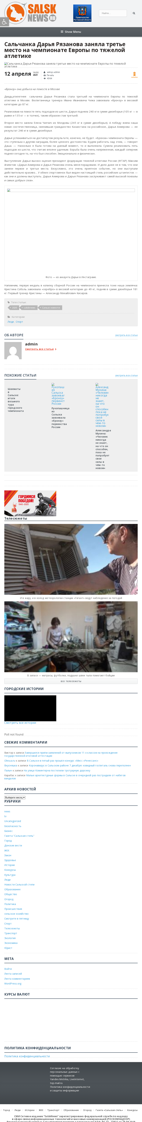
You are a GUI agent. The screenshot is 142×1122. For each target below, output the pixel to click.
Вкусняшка (10, 765)
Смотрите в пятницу (16, 918)
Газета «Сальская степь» (109, 1110)
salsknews (29, 307)
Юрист (8, 948)
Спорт (19, 321)
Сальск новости (51, 307)
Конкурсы (10, 869)
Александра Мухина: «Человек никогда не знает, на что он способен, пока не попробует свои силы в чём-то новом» (103, 449)
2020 (14, 307)
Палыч (8, 770)
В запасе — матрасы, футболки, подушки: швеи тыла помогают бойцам (71, 675)
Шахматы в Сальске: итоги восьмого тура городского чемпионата (16, 399)
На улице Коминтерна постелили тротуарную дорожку (57, 770)
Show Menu (73, 32)
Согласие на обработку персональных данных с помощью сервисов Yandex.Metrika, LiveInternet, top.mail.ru (67, 1076)
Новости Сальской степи (19, 884)
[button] (4, 21)
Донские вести (13, 845)
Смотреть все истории (20, 723)
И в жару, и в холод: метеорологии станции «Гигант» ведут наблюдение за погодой (71, 598)
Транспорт (10, 933)
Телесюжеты (12, 928)
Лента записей (13, 973)
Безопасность (12, 826)
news (7, 811)
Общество (10, 894)
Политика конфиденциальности (27, 1056)
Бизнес (8, 831)
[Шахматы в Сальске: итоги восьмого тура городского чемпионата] (14, 384)
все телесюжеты (71, 681)
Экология (10, 938)
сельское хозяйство (16, 913)
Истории (9, 865)
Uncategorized (12, 821)
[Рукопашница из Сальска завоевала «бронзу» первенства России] (58, 384)
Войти (8, 968)
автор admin (53, 72)
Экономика (11, 943)
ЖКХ (6, 850)
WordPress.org (12, 983)
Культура (10, 874)
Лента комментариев (17, 978)
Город (8, 840)
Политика (10, 904)
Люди (11, 321)
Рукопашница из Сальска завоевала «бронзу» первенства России (60, 418)
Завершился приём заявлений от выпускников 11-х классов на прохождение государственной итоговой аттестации (61, 754)
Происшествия (13, 908)
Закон (7, 855)
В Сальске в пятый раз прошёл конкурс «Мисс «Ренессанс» (62, 760)
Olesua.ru (9, 760)
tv (5, 816)
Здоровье (10, 860)
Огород (8, 899)
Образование (12, 889)
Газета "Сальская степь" (19, 835)
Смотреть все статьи (39, 349)
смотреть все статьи (126, 335)
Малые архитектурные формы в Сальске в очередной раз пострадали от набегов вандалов (65, 777)
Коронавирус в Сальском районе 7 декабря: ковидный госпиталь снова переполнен (80, 765)
